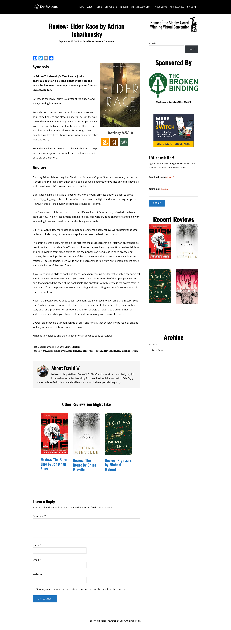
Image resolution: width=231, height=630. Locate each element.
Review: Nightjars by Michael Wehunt (118, 464)
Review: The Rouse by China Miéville (84, 465)
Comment (39, 516)
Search (152, 43)
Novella (108, 350)
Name (37, 545)
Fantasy (49, 346)
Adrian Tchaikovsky (56, 350)
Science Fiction (72, 346)
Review (117, 350)
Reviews (59, 346)
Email (37, 559)
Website (37, 574)
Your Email (158, 188)
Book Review (75, 350)
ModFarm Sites (127, 621)
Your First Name (161, 176)
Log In (138, 621)
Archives (153, 344)
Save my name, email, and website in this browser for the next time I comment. (81, 589)
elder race (88, 350)
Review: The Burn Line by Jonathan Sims (54, 464)
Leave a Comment (104, 41)
